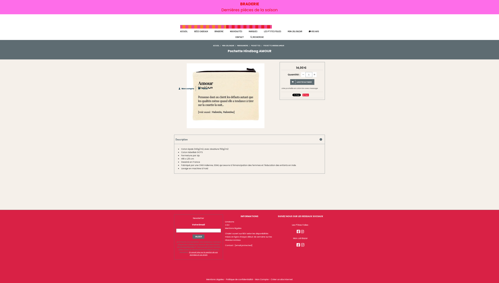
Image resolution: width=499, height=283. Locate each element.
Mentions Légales (215, 279)
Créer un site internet (282, 279)
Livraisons (229, 221)
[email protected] (243, 245)
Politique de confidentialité (239, 279)
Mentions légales (233, 228)
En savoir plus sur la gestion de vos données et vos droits (203, 253)
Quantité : (294, 74)
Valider (198, 237)
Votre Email (198, 224)
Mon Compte (262, 279)
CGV (227, 225)
